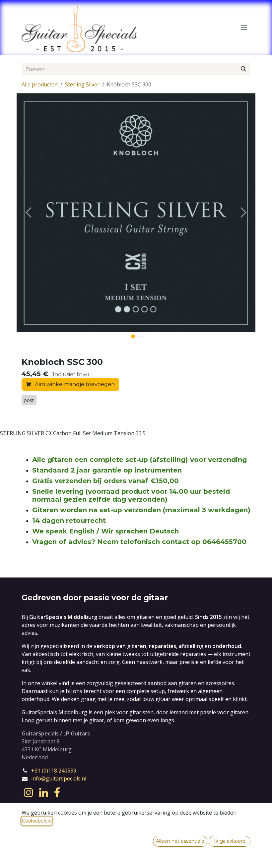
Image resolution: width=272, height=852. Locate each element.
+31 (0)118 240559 (53, 770)
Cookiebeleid (37, 821)
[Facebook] (57, 792)
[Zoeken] (243, 69)
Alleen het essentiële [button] (180, 841)
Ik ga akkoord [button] (229, 841)
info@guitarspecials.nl (58, 778)
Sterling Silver (82, 84)
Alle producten (40, 84)
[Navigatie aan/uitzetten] (243, 27)
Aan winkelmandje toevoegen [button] (74, 384)
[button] (28, 212)
